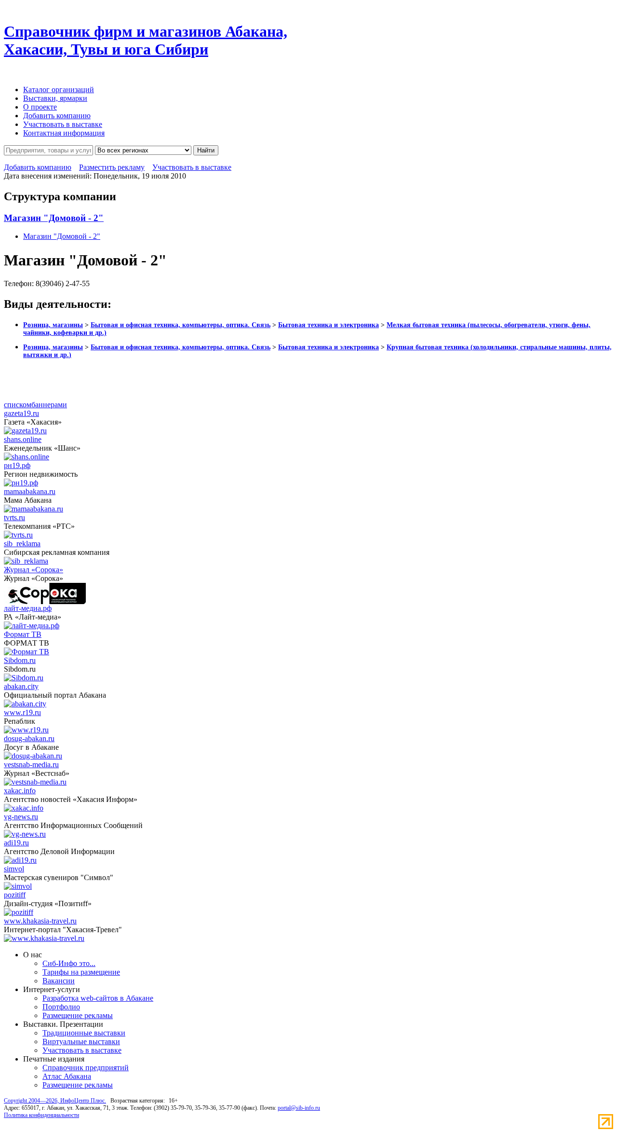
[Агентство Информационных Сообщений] (25, 834)
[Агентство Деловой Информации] (20, 860)
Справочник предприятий (85, 1067)
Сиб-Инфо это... (68, 963)
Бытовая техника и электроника (328, 325)
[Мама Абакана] (33, 509)
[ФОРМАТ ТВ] (26, 652)
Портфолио (61, 1007)
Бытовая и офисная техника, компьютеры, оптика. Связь (180, 325)
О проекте (40, 107)
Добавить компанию (57, 115)
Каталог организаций (58, 89)
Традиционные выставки (83, 1033)
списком (17, 404)
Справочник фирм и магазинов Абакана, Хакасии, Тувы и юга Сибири (145, 40)
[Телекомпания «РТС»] (18, 535)
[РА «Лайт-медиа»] (31, 625)
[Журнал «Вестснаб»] (35, 782)
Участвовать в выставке (62, 124)
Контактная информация (64, 133)
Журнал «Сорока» (33, 570)
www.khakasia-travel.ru (40, 921)
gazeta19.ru (21, 413)
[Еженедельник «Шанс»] (26, 457)
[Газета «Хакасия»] (25, 431)
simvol (14, 869)
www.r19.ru (22, 712)
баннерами (49, 404)
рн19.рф (17, 465)
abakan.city (21, 686)
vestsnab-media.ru (31, 764)
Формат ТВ (22, 634)
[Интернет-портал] (44, 938)
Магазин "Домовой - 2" (54, 218)
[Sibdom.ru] (23, 678)
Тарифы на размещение (81, 972)
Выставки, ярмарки (55, 98)
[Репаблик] (26, 730)
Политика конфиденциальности (41, 1115)
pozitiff (15, 895)
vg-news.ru (21, 817)
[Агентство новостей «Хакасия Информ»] (23, 808)
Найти (206, 150)
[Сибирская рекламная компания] (26, 561)
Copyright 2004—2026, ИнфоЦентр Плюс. (55, 1100)
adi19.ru (16, 843)
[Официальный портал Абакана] (25, 704)
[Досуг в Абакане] (33, 756)
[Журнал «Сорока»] (45, 601)
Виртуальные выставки (81, 1041)
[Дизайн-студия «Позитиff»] (18, 912)
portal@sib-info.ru (299, 1107)
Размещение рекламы (77, 1015)
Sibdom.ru (20, 660)
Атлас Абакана (66, 1076)
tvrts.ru (14, 517)
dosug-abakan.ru (29, 738)
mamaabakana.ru (29, 491)
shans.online (22, 439)
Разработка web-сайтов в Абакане (97, 998)
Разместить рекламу (112, 167)
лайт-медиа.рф (28, 608)
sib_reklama (22, 543)
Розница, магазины (53, 325)
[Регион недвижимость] (21, 483)
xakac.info (20, 790)
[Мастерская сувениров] (18, 886)
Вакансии (58, 981)
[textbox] (48, 150)
